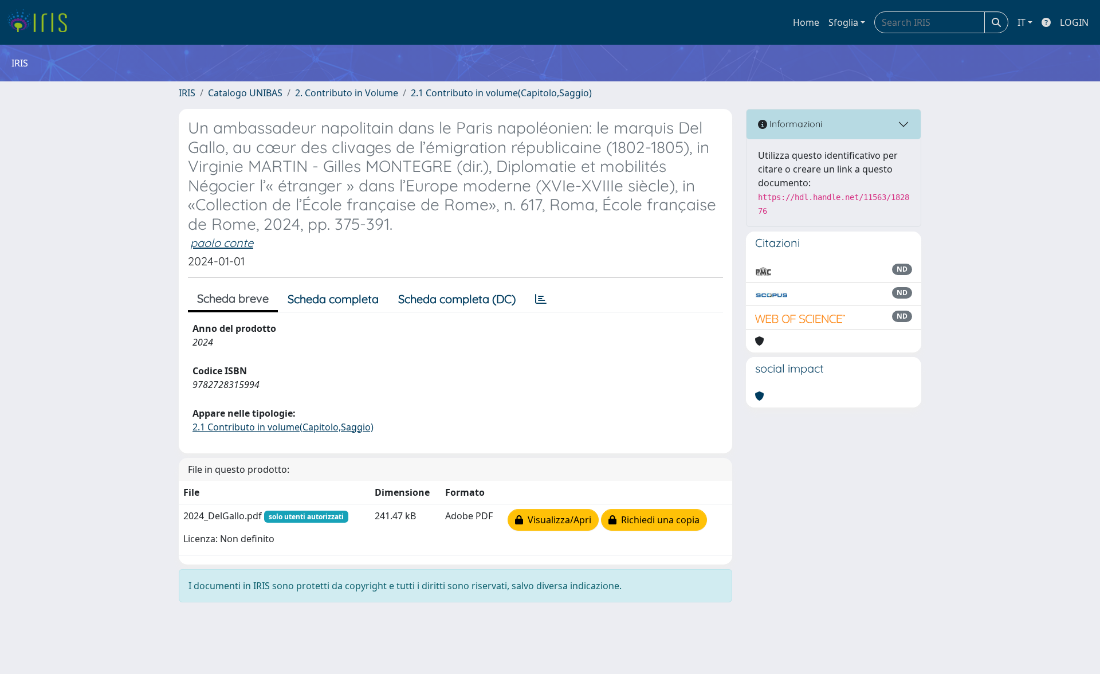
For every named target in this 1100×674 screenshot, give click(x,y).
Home (806, 22)
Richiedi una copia (658, 520)
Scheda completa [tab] (333, 299)
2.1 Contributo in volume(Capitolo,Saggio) (501, 93)
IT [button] (1021, 22)
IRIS (187, 93)
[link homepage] (41, 22)
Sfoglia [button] (843, 22)
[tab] (540, 299)
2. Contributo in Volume (346, 93)
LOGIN (1074, 22)
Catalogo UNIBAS (245, 93)
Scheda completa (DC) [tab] (457, 299)
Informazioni (794, 124)
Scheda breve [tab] (233, 298)
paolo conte (221, 243)
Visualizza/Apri (557, 520)
